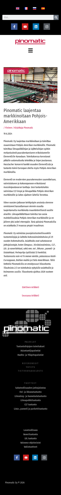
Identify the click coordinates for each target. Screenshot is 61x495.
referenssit (30, 363)
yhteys (30, 367)
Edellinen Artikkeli (30, 287)
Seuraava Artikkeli (30, 295)
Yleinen (8, 127)
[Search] (56, 17)
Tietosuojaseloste (30, 371)
